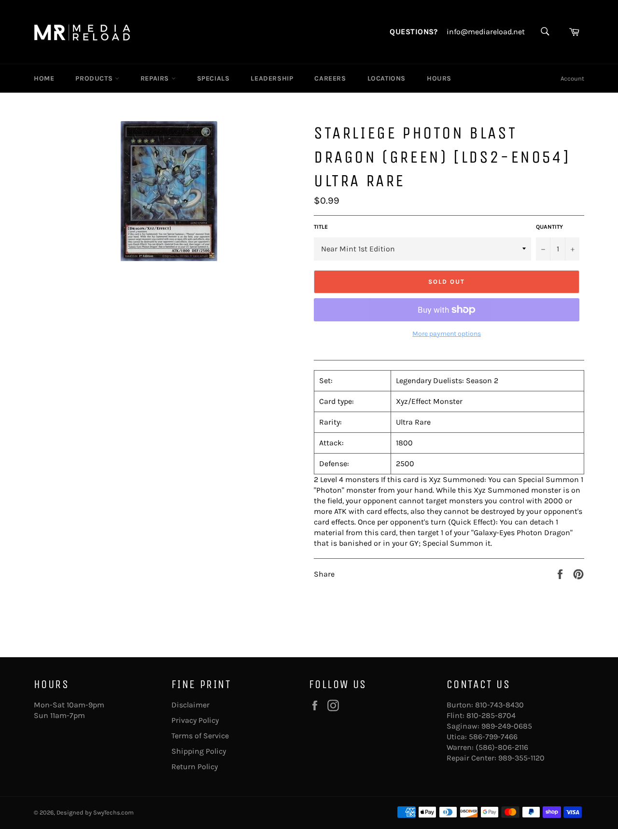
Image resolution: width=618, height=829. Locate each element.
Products (94, 78)
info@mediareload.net (486, 32)
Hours (439, 78)
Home (44, 78)
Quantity (549, 226)
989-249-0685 (506, 726)
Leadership (272, 78)
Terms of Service (200, 735)
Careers (330, 78)
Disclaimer (190, 704)
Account (572, 78)
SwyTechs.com (113, 812)
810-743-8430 (499, 704)
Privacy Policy (195, 720)
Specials (213, 78)
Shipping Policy (198, 751)
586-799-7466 (493, 736)
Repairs (155, 78)
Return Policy (194, 766)
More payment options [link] (446, 334)
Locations (386, 78)
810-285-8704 (491, 715)
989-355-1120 (521, 757)
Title (321, 226)
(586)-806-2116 (502, 747)
